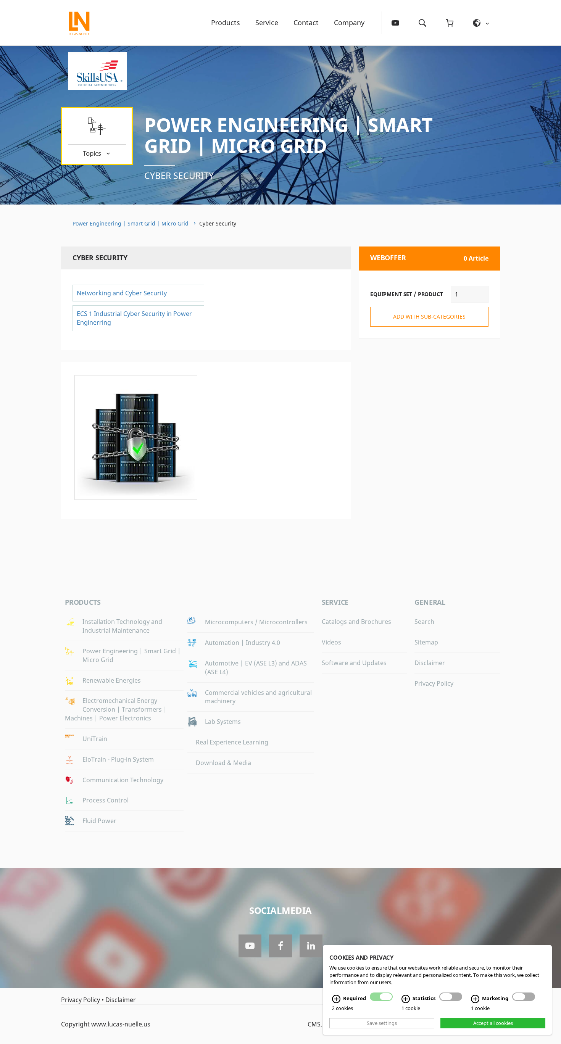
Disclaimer (429, 663)
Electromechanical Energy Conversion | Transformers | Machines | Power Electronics (116, 709)
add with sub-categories (429, 316)
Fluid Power (99, 821)
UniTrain (94, 739)
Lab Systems (223, 721)
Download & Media (223, 763)
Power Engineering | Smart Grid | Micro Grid (288, 135)
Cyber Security (179, 175)
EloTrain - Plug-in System (118, 759)
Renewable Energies (111, 680)
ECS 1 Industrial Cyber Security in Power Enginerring (134, 318)
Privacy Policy (433, 683)
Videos (331, 642)
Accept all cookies (493, 1023)
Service (266, 22)
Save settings (382, 1023)
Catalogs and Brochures (356, 621)
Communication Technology (122, 780)
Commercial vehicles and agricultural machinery (258, 697)
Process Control (105, 800)
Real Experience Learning (232, 742)
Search (424, 621)
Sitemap (426, 642)
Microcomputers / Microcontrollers (256, 622)
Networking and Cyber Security (122, 293)
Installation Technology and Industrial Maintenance (122, 626)
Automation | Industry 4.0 (242, 642)
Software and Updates (354, 663)
